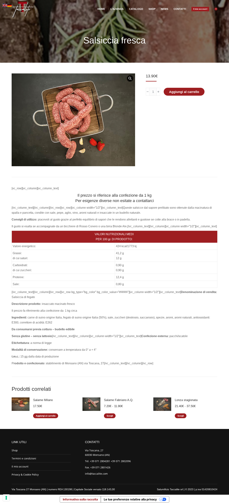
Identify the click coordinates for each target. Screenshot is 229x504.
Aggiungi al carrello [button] (45, 416)
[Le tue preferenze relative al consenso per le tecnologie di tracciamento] (6, 497)
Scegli (110, 416)
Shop (15, 450)
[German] (9, 5)
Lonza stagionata (186, 400)
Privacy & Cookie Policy (25, 474)
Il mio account (20, 466)
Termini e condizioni (24, 458)
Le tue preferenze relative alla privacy (130, 499)
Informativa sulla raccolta (80, 499)
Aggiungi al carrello (184, 92)
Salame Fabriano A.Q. (118, 400)
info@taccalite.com (96, 473)
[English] (5, 5)
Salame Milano (43, 400)
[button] (130, 78)
